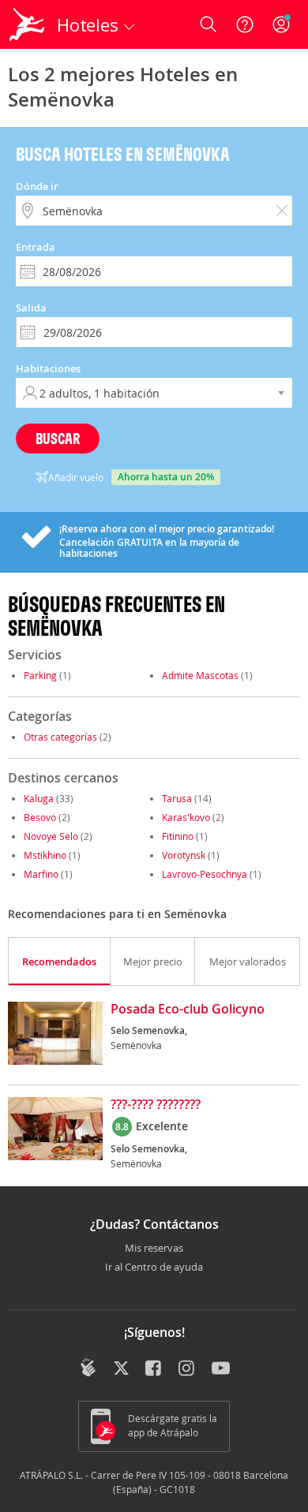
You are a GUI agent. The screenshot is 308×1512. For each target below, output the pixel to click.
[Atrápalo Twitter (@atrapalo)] (121, 1369)
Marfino (41, 874)
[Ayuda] (244, 24)
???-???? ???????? (156, 1105)
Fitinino (177, 836)
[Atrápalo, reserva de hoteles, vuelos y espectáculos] (26, 24)
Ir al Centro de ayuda (154, 1267)
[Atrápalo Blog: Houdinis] (88, 1368)
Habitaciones (48, 368)
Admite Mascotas (200, 675)
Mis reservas (154, 1248)
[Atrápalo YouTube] (221, 1369)
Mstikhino (45, 855)
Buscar (58, 438)
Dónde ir (37, 186)
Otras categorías (60, 736)
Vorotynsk (183, 855)
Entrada (35, 246)
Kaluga (39, 798)
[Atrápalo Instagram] (187, 1369)
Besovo (40, 817)
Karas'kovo (186, 817)
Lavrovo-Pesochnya (204, 874)
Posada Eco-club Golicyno (188, 1009)
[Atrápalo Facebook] (154, 1369)
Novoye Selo (51, 836)
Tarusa (177, 798)
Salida (31, 307)
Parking (40, 675)
